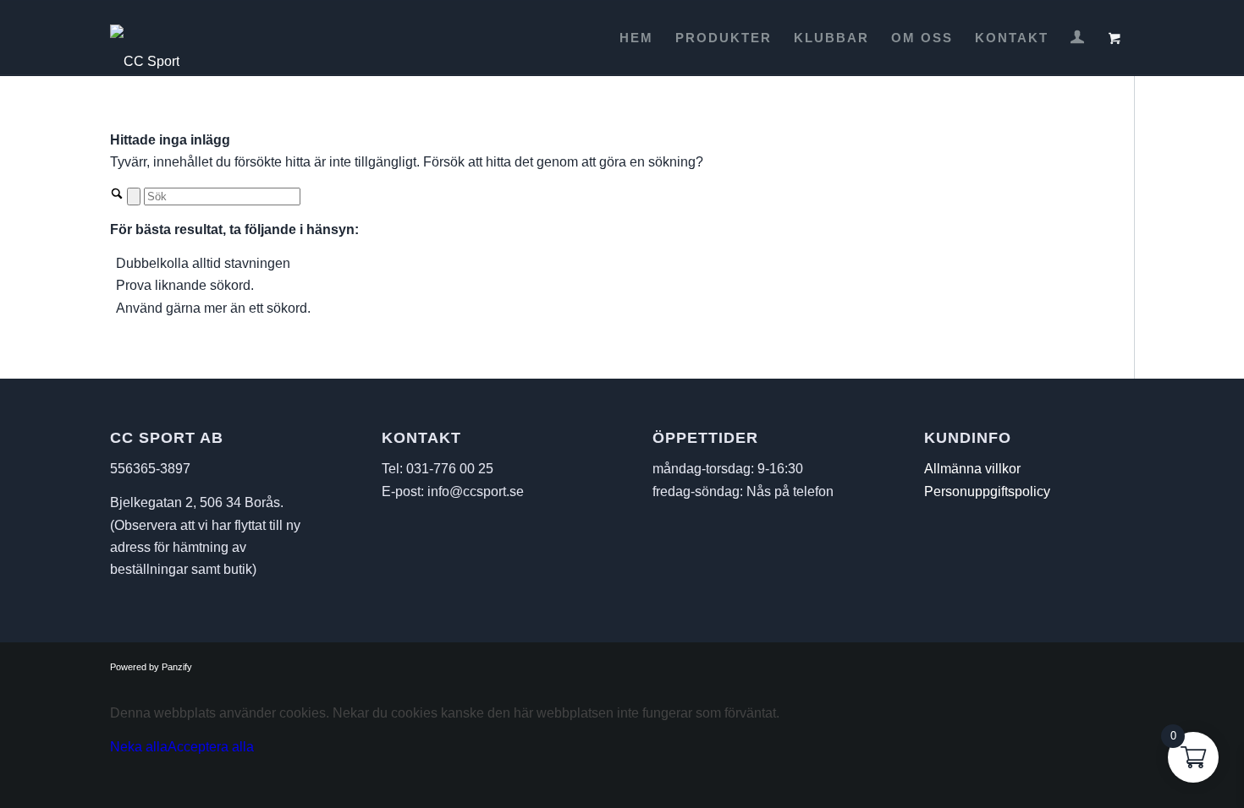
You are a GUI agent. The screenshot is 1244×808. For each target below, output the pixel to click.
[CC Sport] (144, 38)
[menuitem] (636, 38)
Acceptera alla (211, 747)
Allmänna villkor (972, 468)
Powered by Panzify (151, 667)
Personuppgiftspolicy (987, 491)
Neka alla (139, 747)
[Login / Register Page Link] (1077, 40)
